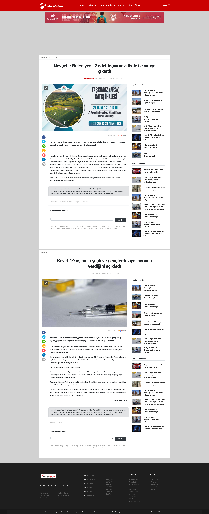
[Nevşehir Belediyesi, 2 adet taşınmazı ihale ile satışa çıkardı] (84, 107)
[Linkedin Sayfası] (56, 485)
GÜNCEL (101, 5)
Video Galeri (91, 479)
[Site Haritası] (64, 485)
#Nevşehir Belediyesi (80, 202)
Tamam (161, 512)
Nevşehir (66, 156)
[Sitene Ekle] (68, 485)
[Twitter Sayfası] (44, 485)
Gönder (120, 220)
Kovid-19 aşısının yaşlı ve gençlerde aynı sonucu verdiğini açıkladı (152, 128)
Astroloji (153, 489)
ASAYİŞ (109, 5)
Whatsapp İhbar (63, 495)
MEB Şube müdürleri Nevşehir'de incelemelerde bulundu (153, 119)
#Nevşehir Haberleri (65, 202)
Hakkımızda (44, 493)
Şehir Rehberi (133, 499)
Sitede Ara (154, 480)
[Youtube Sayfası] (52, 485)
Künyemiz (90, 491)
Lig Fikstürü (132, 489)
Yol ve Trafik (133, 482)
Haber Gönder (62, 498)
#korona (61, 423)
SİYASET (92, 5)
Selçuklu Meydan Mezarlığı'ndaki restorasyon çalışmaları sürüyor (153, 93)
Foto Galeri (91, 475)
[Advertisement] (104, 39)
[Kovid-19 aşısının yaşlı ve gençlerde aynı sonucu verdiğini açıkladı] (84, 302)
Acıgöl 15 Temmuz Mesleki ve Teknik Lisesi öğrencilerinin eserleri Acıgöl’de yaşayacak (154, 207)
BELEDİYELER (119, 5)
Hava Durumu (133, 480)
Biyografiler (155, 484)
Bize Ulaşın (91, 495)
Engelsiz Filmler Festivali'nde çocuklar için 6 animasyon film (154, 137)
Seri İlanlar (132, 496)
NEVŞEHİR (84, 5)
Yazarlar (90, 483)
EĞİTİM (137, 5)
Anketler (154, 482)
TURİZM (129, 5)
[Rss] (60, 485)
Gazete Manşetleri (135, 501)
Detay (153, 512)
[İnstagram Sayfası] (48, 485)
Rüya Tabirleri (155, 487)
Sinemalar (132, 494)
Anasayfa (44, 57)
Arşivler (90, 487)
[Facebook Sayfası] (41, 485)
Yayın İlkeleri (44, 495)
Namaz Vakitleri (134, 484)
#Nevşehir (53, 202)
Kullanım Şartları (63, 493)
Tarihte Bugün (133, 492)
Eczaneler (132, 487)
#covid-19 (53, 423)
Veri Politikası (44, 498)
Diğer (143, 5)
